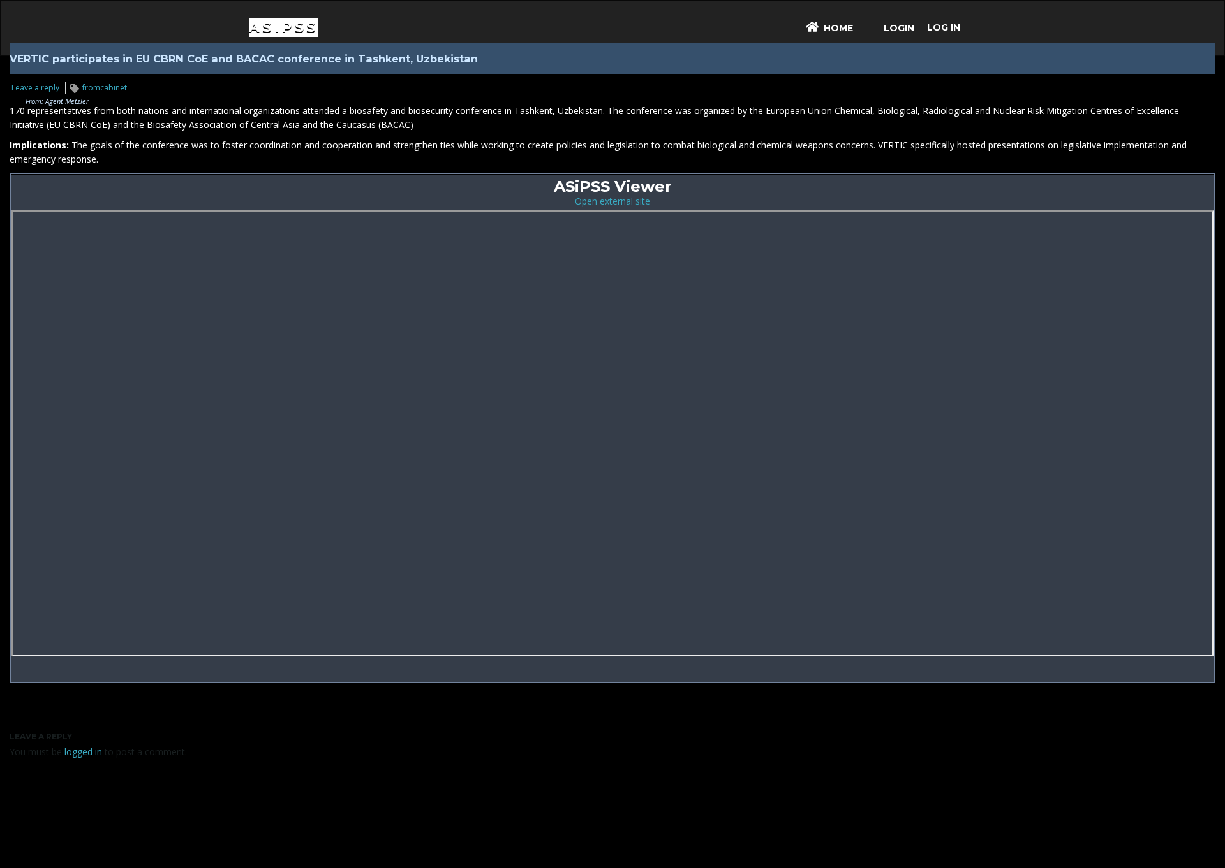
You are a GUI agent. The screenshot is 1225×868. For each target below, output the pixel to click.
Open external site (612, 201)
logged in (83, 752)
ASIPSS (283, 27)
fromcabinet (104, 87)
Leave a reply (35, 87)
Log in (943, 27)
